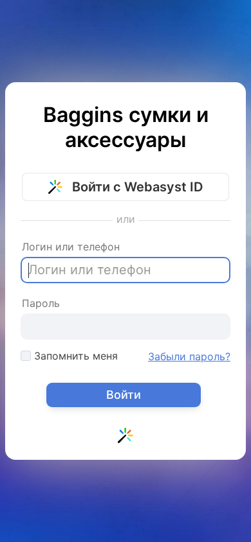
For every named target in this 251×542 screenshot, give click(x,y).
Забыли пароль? (189, 356)
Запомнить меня (74, 355)
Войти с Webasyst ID (136, 187)
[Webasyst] (125, 438)
